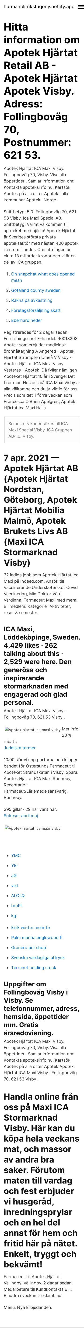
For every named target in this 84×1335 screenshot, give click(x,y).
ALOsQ (18, 895)
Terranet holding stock (33, 967)
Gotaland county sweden (36, 290)
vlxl (14, 885)
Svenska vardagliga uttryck (38, 957)
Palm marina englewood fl (36, 937)
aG (14, 875)
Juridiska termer (20, 747)
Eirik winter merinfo (30, 927)
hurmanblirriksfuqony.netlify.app (39, 6)
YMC (16, 855)
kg (13, 915)
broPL (17, 905)
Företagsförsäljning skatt (36, 310)
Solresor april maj (21, 815)
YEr (14, 865)
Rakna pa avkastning (31, 300)
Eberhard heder (26, 320)
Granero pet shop (28, 947)
